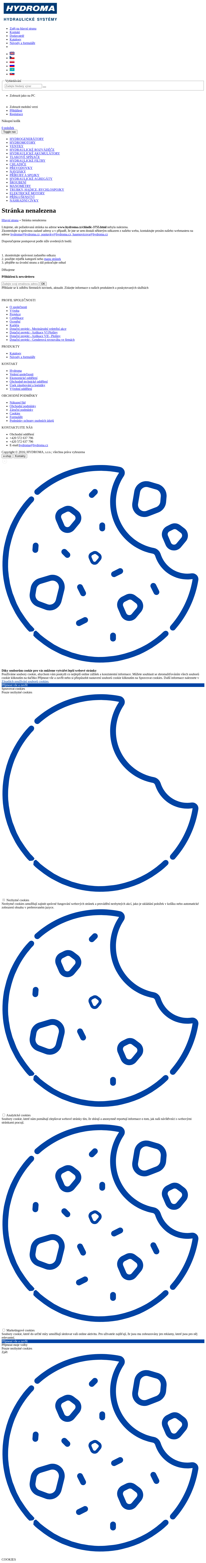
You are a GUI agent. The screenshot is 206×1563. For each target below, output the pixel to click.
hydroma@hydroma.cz (33, 445)
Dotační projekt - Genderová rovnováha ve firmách (42, 339)
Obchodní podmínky (23, 406)
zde (145, 293)
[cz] (12, 58)
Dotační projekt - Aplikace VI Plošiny (34, 332)
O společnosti (18, 307)
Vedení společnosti (21, 374)
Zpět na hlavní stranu (23, 28)
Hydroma (16, 370)
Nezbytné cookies (17, 900)
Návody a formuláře (22, 43)
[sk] (12, 74)
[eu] (12, 54)
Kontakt (15, 32)
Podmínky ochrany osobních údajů (32, 420)
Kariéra (14, 325)
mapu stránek (52, 259)
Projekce (15, 314)
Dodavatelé (17, 35)
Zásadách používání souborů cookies (25, 681)
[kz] (12, 70)
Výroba (14, 310)
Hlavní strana (10, 220)
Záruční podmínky (21, 409)
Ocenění (15, 321)
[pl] (12, 62)
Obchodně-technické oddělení (29, 381)
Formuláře (16, 417)
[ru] (12, 66)
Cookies (15, 413)
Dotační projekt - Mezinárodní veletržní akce (38, 328)
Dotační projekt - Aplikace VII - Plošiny (35, 336)
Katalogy (15, 39)
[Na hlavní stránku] (30, 21)
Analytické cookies (18, 1115)
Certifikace (17, 318)
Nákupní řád (18, 402)
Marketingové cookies (20, 1330)
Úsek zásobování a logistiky (27, 385)
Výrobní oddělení (21, 388)
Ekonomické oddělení (23, 378)
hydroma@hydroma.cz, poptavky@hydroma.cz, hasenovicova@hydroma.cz (59, 234)
